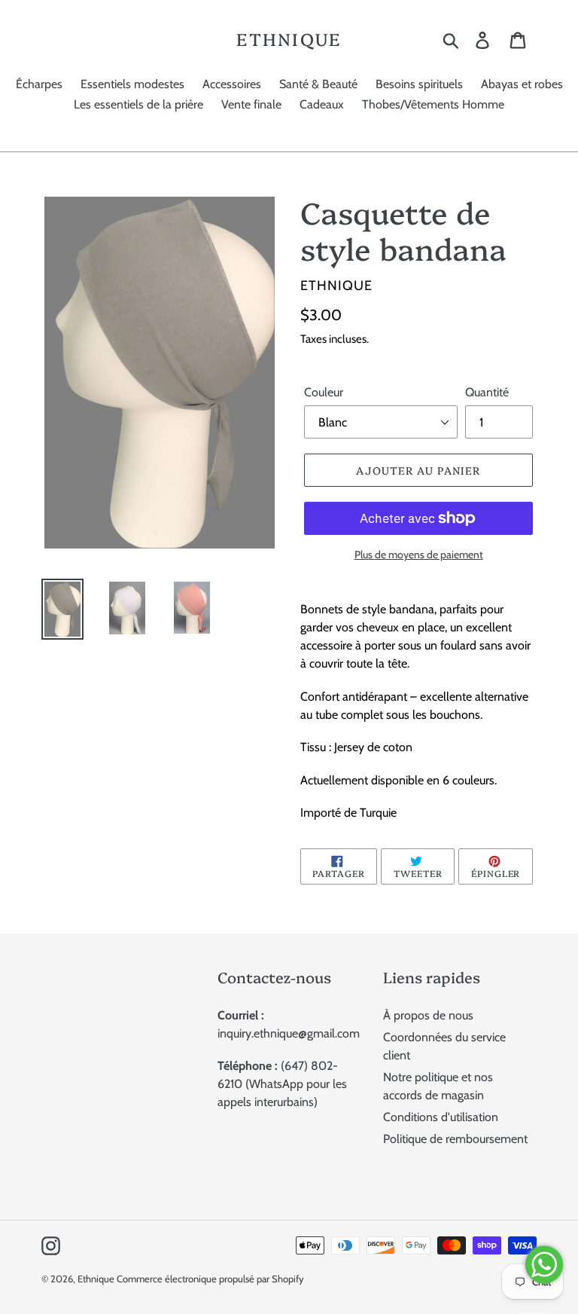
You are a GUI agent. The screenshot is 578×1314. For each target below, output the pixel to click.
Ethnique (288, 39)
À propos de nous (428, 1015)
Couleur (323, 392)
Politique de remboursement (455, 1139)
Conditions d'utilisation (440, 1117)
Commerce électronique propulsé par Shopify (210, 1279)
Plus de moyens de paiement (418, 554)
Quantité (487, 392)
